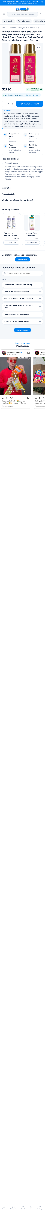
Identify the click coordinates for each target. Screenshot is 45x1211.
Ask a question (22, 330)
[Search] (10, 14)
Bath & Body (34, 28)
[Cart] (41, 14)
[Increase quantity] (12, 104)
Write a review (22, 259)
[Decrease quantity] (5, 104)
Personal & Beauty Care (18, 28)
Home (4, 28)
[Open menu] (3, 14)
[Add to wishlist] (38, 47)
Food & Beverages (24, 21)
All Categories (8, 21)
